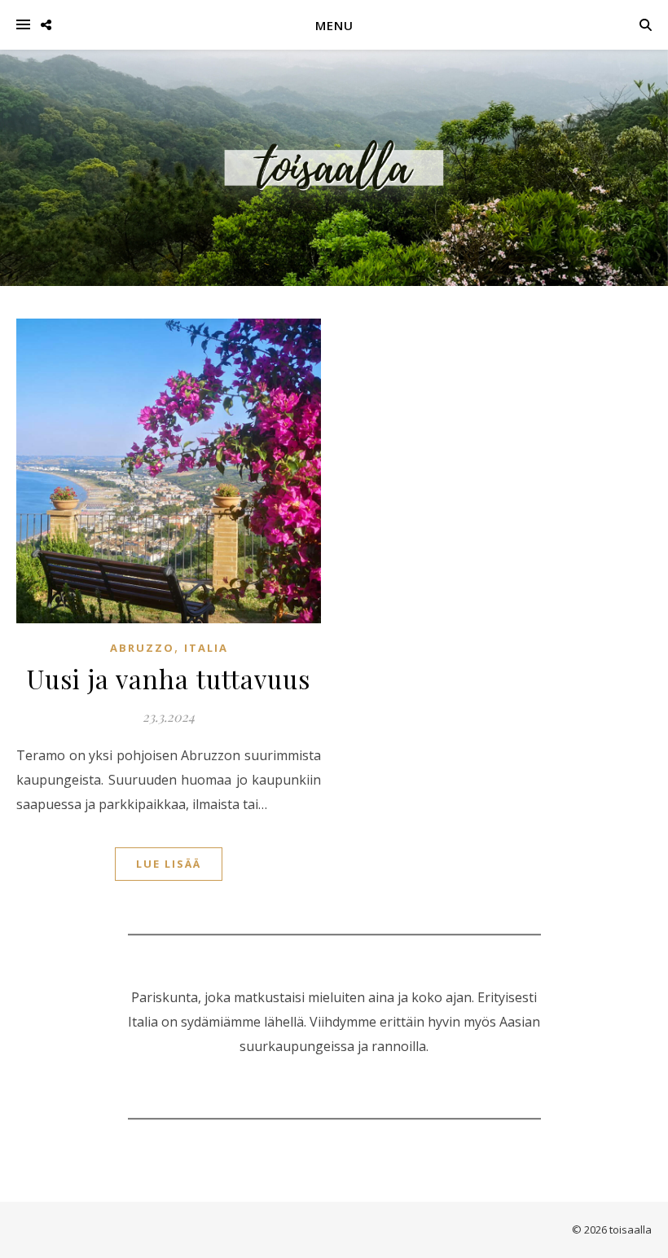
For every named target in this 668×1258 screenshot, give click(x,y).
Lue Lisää (168, 863)
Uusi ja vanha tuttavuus (168, 679)
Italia (206, 647)
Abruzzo (142, 647)
